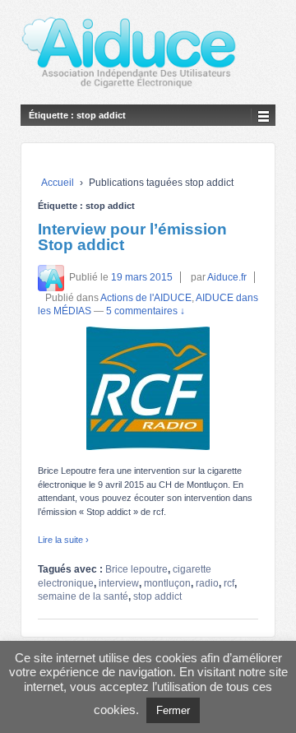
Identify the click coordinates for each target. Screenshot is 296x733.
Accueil (57, 182)
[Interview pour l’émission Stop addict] (148, 388)
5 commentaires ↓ (145, 311)
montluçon (167, 583)
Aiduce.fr (227, 277)
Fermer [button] (173, 710)
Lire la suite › (63, 540)
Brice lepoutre (136, 569)
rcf (229, 583)
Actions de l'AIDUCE (146, 298)
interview (119, 583)
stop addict (157, 596)
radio (207, 583)
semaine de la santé (83, 596)
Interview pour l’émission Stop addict (132, 236)
